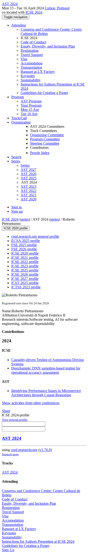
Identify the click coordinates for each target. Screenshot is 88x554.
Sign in (16, 207)
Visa (24, 59)
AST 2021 (28, 195)
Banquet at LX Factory (38, 72)
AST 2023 (28, 186)
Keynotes (28, 76)
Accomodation (31, 63)
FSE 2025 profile (24, 245)
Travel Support (32, 55)
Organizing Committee (47, 135)
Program (17, 97)
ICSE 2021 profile (24, 258)
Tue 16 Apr (29, 114)
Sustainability (31, 80)
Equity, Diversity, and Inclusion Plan (48, 46)
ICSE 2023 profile (24, 266)
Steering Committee (44, 143)
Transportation (31, 67)
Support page (10, 454)
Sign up (17, 211)
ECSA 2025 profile (25, 241)
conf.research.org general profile (35, 236)
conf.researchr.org (24, 450)
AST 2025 (28, 178)
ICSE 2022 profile (24, 262)
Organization (21, 122)
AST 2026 (28, 174)
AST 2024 (11, 438)
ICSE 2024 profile (16, 228)
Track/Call (19, 118)
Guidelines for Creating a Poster (44, 93)
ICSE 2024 (34, 12)
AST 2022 (28, 191)
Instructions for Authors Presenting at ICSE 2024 (38, 541)
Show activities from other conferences (30, 403)
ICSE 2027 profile (24, 279)
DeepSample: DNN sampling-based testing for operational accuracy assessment (45, 370)
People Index (40, 153)
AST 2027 (28, 170)
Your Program (31, 105)
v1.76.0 (45, 450)
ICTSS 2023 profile (26, 287)
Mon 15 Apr (30, 110)
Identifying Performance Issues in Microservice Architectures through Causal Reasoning (46, 393)
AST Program (31, 101)
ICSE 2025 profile (24, 270)
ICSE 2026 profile (24, 274)
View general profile (14, 419)
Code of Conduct (33, 42)
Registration (29, 51)
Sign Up (8, 550)
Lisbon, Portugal (57, 8)
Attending (18, 25)
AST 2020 (28, 199)
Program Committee (45, 139)
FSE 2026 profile (24, 249)
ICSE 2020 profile (24, 253)
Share (6, 411)
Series (25, 165)
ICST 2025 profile (24, 283)
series (25, 219)
